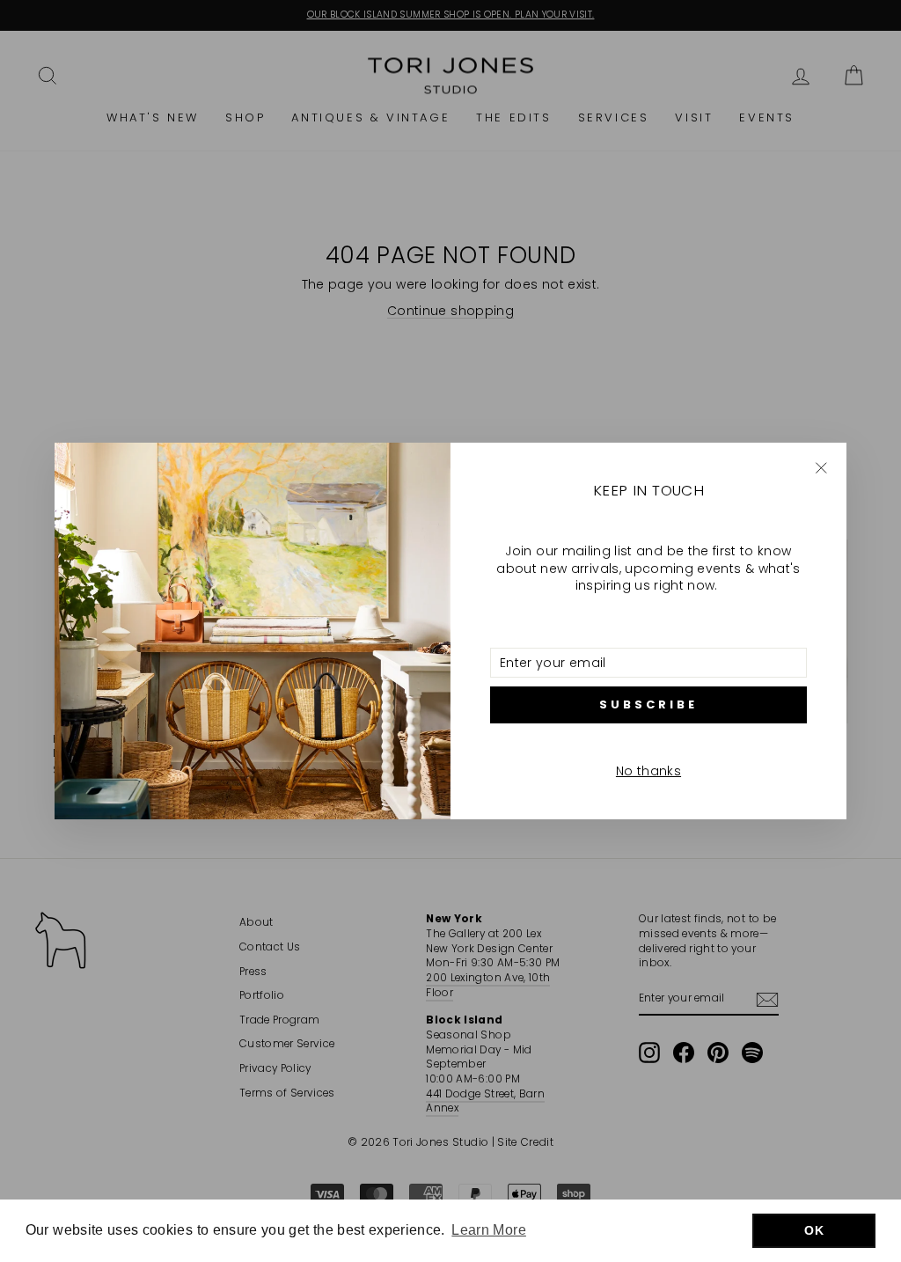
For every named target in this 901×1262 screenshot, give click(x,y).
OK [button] (814, 1230)
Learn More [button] (488, 1229)
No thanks (648, 771)
